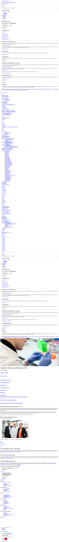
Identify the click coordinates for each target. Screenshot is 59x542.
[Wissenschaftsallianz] (7, 537)
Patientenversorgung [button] (4, 101)
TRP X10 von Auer (7, 157)
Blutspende (5, 14)
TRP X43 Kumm (7, 179)
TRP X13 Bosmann (7, 159)
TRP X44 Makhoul (7, 180)
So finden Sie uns (2, 479)
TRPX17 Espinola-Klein (8, 162)
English (4, 17)
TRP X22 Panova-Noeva (8, 164)
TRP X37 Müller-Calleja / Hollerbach (10, 175)
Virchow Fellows (7, 226)
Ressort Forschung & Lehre (7, 491)
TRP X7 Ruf (6, 155)
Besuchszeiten (5, 13)
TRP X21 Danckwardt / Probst (9, 163)
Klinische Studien (6, 489)
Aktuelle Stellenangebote (7, 495)
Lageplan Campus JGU (5, 36)
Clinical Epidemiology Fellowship (9, 227)
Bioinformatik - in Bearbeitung (9, 143)
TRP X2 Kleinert (7, 152)
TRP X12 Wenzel (7, 158)
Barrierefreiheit (4, 529)
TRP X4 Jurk (7, 153)
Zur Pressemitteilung (18, 464)
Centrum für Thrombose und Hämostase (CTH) (8, 2)
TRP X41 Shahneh (7, 178)
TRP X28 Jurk (7, 168)
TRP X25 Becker (7, 166)
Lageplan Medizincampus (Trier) (6, 285)
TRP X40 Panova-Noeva (8, 177)
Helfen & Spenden (6, 515)
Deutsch (5, 265)
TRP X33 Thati (7, 172)
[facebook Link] (2, 524)
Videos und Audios (6, 502)
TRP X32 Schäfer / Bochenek (9, 171)
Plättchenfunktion (7, 144)
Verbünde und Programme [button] (5, 206)
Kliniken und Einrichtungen (7, 482)
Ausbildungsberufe (6, 496)
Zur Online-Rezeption (5, 70)
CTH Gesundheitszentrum (16, 409)
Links (1, 446)
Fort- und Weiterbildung (7, 497)
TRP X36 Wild (7, 174)
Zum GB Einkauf (4, 79)
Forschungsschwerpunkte (7, 488)
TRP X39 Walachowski (8, 176)
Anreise (3, 32)
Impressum (3, 528)
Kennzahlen (5, 512)
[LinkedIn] (2, 520)
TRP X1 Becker (7, 151)
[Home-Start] (2, 94)
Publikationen (3, 216)
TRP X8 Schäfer (7, 156)
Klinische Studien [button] (4, 181)
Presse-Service (5, 503)
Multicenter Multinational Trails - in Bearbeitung (11, 147)
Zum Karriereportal (4, 54)
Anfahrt (4, 12)
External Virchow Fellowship (9, 224)
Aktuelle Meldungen (6, 500)
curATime (7, 456)
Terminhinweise (6, 507)
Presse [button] (3, 233)
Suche (2, 7)
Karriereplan (6, 225)
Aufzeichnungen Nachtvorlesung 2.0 (8, 508)
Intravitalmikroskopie (8, 141)
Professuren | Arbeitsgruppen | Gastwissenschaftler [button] (8, 110)
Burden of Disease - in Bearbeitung (9, 145)
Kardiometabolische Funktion (9, 139)
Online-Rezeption (6, 484)
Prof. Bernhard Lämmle (8, 133)
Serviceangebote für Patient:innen (8, 485)
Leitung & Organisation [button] (5, 95)
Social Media (5, 501)
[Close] (9, 136)
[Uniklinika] (7, 534)
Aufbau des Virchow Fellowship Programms (10, 223)
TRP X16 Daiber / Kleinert (8, 161)
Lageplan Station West (5, 35)
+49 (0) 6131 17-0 (4, 478)
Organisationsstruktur (6, 513)
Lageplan (5, 509)
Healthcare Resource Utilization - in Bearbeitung (11, 146)
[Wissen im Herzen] (5, 540)
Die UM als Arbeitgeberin (7, 494)
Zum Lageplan (2, 471)
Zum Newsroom (4, 60)
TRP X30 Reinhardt (7, 170)
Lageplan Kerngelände (5, 33)
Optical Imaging (7, 118)
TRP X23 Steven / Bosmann (8, 165)
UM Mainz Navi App (4, 39)
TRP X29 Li (6, 169)
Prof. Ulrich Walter (7, 132)
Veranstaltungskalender (6, 506)
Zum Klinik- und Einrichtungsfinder (6, 45)
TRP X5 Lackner (7, 154)
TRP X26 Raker (7, 167)
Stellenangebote (7, 100)
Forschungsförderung (6, 490)
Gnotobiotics (6, 140)
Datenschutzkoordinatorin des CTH (6, 232)
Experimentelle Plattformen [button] (5, 135)
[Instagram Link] (2, 523)
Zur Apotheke (3, 80)
